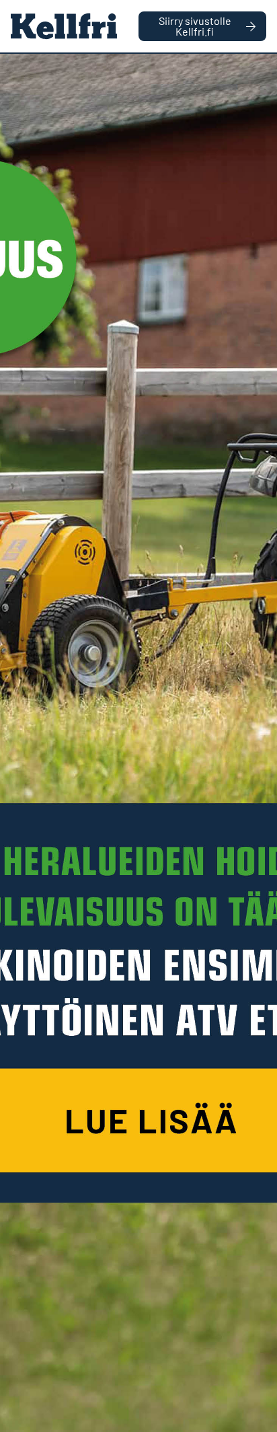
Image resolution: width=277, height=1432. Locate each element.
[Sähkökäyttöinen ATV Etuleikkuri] (138, 743)
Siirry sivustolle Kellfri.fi (195, 26)
